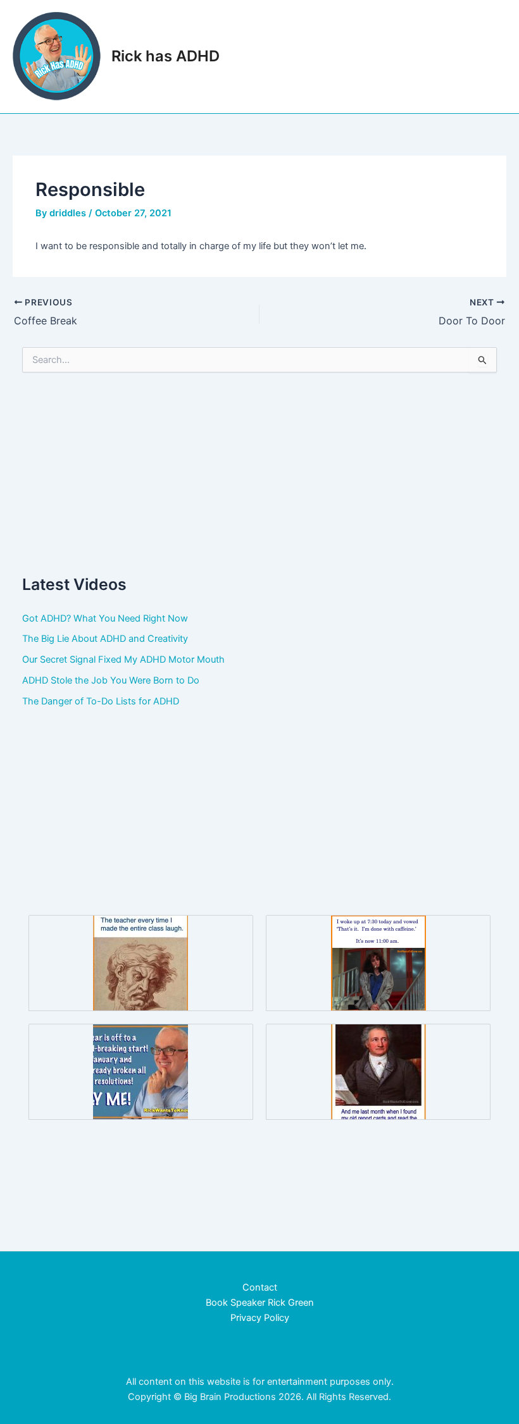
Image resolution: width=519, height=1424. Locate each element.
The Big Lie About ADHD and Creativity (105, 638)
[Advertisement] (259, 472)
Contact (259, 1287)
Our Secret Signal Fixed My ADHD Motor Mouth (123, 659)
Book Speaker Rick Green (260, 1302)
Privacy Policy (259, 1317)
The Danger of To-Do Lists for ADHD (100, 701)
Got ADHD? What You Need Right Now (105, 618)
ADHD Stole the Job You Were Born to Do (110, 680)
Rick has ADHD (165, 56)
